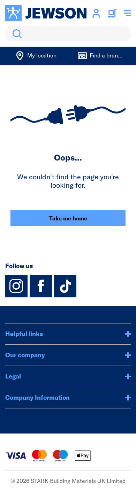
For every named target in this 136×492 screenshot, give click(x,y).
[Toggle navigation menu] (127, 13)
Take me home (68, 218)
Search (15, 33)
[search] (68, 33)
